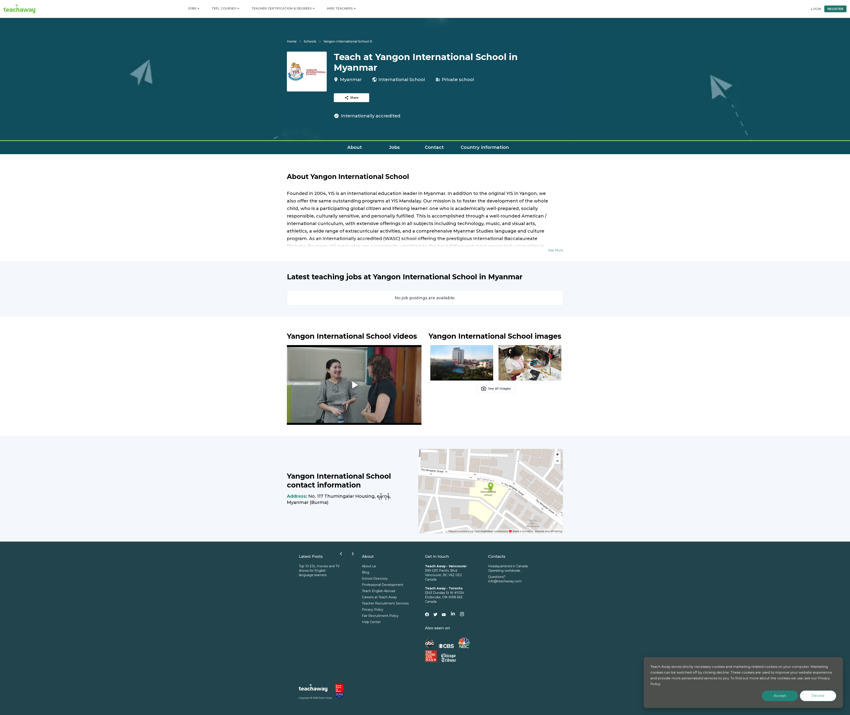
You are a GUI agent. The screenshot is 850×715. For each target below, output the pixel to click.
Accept (780, 696)
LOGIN (816, 9)
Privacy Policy (372, 610)
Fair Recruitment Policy (380, 616)
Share (354, 97)
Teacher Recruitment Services (385, 603)
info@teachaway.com (505, 581)
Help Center (371, 622)
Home (292, 41)
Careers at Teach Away (379, 597)
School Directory (375, 579)
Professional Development (382, 585)
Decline (818, 696)
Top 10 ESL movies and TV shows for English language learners (319, 570)
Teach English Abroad (378, 591)
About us (369, 566)
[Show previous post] (341, 553)
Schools (310, 41)
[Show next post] (353, 553)
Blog (365, 572)
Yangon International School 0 (347, 41)
